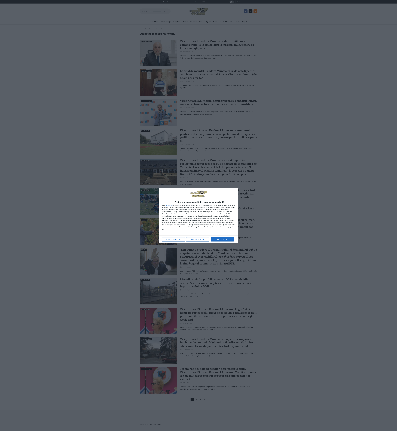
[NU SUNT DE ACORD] (234, 191)
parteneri (169, 205)
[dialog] (198, 215)
